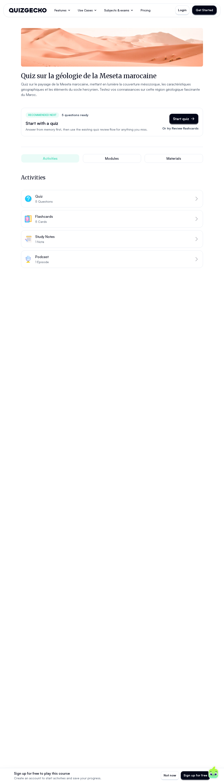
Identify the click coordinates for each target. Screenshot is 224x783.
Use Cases (85, 10)
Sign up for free (195, 775)
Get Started (204, 10)
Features (60, 10)
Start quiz (181, 119)
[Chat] (213, 772)
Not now (170, 775)
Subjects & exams (116, 10)
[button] (112, 198)
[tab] (50, 158)
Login (182, 10)
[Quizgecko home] (28, 10)
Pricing (145, 10)
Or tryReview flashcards (180, 128)
